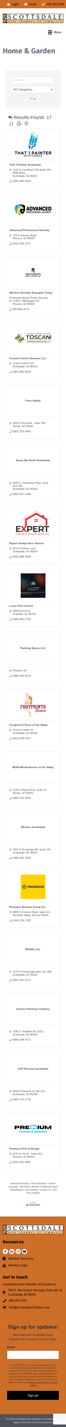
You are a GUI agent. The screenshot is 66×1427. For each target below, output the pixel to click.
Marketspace (16, 1190)
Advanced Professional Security (29, 230)
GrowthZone (46, 1422)
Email (11, 1347)
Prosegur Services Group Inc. (27, 906)
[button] (10, 117)
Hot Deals (25, 1186)
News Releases (39, 1183)
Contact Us (45, 1190)
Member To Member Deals (44, 1186)
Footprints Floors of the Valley (28, 724)
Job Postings (31, 1190)
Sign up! (33, 1395)
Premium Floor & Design (24, 1148)
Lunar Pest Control (21, 605)
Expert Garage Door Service (26, 543)
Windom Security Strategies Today (30, 292)
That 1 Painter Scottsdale (25, 164)
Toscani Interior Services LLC (27, 358)
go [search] (34, 98)
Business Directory (20, 1183)
